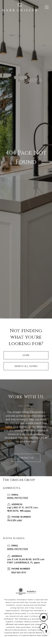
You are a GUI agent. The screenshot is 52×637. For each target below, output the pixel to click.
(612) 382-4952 (14, 520)
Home (26, 355)
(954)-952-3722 (18, 572)
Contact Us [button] (26, 458)
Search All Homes (26, 366)
